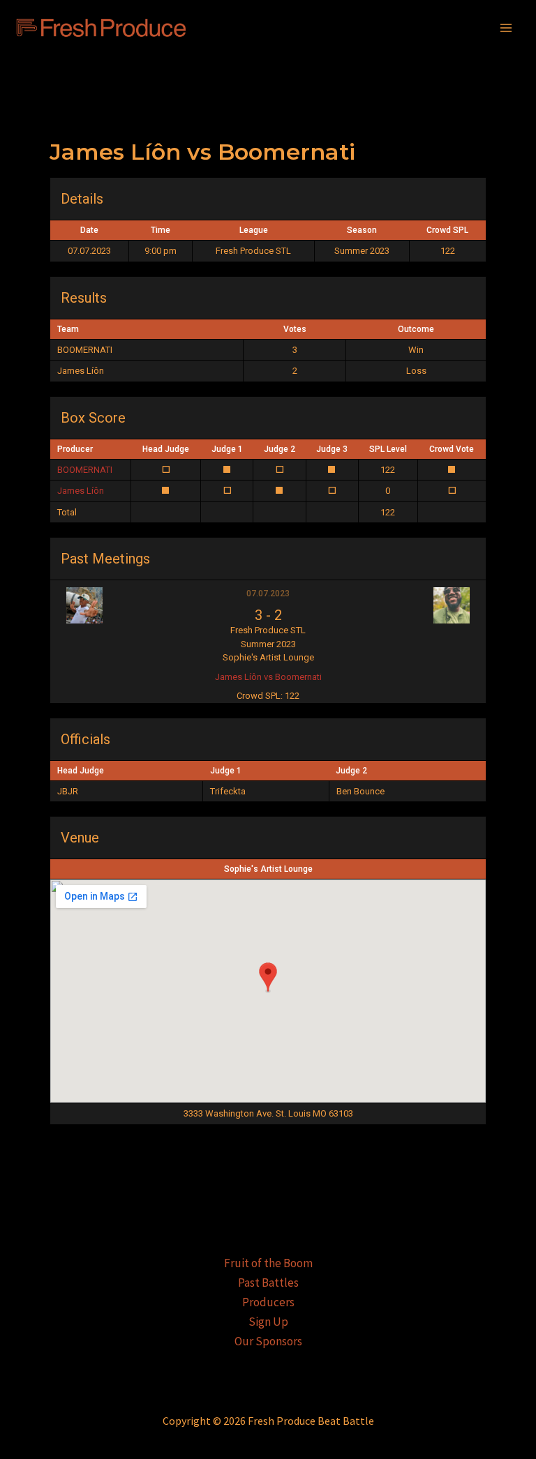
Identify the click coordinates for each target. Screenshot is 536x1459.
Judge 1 (227, 449)
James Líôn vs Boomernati (268, 677)
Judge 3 (332, 449)
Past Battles (268, 1282)
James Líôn (80, 490)
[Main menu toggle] (507, 28)
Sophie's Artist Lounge (268, 869)
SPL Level (388, 449)
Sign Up (268, 1321)
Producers (268, 1302)
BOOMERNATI (84, 469)
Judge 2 (279, 449)
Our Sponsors (268, 1341)
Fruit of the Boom (268, 1263)
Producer (75, 449)
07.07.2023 (268, 593)
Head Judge (165, 449)
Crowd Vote (451, 449)
